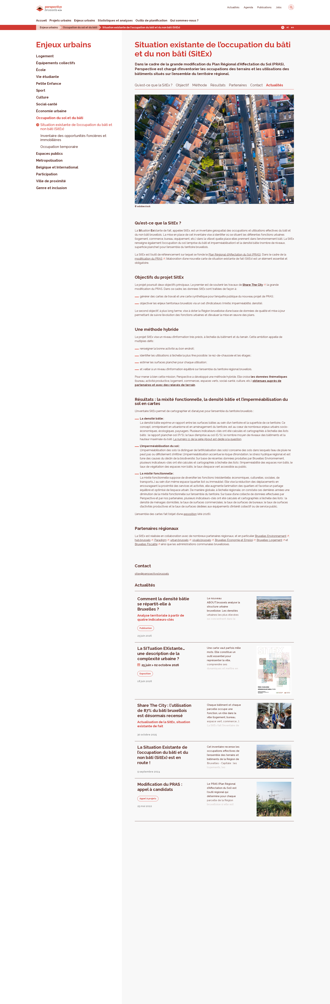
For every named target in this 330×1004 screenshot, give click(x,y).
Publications (264, 7)
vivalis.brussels (201, 540)
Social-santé (46, 104)
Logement (45, 56)
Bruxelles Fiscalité (146, 544)
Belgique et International (57, 167)
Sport (40, 90)
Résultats (218, 85)
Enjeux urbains (84, 20)
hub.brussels (143, 540)
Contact (256, 85)
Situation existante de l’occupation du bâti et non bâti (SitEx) (76, 127)
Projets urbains (60, 20)
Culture (42, 97)
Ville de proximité (51, 181)
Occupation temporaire (59, 147)
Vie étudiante (47, 77)
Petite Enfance (48, 84)
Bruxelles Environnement (270, 536)
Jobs (279, 7)
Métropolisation (49, 160)
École (41, 70)
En (292, 27)
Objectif (182, 85)
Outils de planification (151, 20)
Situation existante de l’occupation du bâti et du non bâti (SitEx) (141, 27)
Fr (283, 27)
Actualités (233, 7)
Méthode (199, 85)
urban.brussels (179, 540)
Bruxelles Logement (269, 540)
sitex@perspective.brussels (152, 573)
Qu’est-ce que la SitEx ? (153, 85)
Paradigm (160, 540)
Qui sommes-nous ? (184, 20)
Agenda (248, 7)
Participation (46, 174)
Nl (288, 27)
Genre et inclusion (51, 188)
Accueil (41, 20)
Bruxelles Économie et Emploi (234, 540)
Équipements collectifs (55, 63)
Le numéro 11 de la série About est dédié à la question (207, 439)
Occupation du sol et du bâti (80, 27)
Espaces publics (49, 154)
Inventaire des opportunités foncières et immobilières (73, 138)
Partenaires (238, 85)
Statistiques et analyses (115, 20)
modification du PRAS (148, 258)
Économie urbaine (51, 111)
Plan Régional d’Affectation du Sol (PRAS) (234, 254)
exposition (190, 514)
